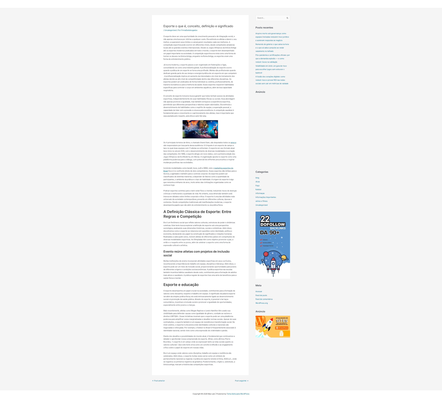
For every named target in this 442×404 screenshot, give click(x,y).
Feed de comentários (264, 299)
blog (257, 178)
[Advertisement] (273, 130)
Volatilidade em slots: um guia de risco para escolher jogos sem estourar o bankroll (271, 69)
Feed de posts (261, 295)
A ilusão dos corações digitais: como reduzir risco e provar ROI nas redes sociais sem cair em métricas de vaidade (272, 80)
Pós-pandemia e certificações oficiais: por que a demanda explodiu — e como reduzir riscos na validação (273, 58)
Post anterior (158, 381)
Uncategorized (170, 30)
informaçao (260, 193)
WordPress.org (262, 303)
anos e (233, 142)
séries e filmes (262, 201)
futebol (258, 189)
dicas (258, 182)
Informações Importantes (266, 197)
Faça (257, 185)
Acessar (259, 291)
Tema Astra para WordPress (238, 394)
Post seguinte (241, 381)
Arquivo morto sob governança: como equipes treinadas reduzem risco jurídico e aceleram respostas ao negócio (272, 36)
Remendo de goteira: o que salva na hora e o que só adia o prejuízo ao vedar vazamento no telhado (272, 47)
